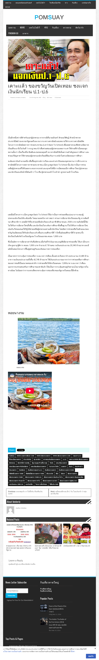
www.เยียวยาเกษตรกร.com (61, 456)
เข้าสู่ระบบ (17, 564)
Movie (7, 7)
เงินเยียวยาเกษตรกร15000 (66, 470)
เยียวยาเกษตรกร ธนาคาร (50, 481)
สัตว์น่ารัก (79, 27)
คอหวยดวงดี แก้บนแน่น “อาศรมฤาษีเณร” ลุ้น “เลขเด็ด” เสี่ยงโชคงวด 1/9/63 (48, 548)
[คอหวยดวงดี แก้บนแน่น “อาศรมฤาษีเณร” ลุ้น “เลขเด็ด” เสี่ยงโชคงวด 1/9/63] (48, 534)
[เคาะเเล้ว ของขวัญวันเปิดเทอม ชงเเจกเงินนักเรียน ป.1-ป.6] (48, 60)
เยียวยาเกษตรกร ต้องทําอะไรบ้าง (53, 477)
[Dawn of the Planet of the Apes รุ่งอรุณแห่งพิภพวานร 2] (43, 608)
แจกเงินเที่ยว (29, 484)
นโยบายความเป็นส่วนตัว (12, 651)
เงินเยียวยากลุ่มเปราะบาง (35, 470)
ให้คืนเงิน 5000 (54, 484)
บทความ (8, 3)
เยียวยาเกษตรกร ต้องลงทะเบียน (74, 477)
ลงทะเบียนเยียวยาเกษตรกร (38, 466)
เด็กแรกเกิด (49, 473)
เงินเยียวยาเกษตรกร (50, 470)
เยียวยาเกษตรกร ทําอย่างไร (17, 481)
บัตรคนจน (12, 463)
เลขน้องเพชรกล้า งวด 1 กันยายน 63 (76, 546)
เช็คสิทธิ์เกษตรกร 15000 (16, 473)
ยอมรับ (90, 656)
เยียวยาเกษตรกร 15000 (16, 477)
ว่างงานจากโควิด (54, 466)
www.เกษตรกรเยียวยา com (25, 456)
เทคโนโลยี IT (40, 3)
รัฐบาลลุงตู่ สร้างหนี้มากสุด (39, 463)
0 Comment (58, 97)
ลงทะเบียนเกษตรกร (61, 463)
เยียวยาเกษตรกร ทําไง (33, 481)
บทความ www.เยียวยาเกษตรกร (78, 459)
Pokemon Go (13, 33)
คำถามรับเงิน (27, 459)
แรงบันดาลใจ (86, 3)
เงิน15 (70, 466)
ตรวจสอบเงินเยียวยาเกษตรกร (51, 459)
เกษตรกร (63, 466)
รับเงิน (51, 463)
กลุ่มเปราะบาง (77, 456)
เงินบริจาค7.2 (79, 466)
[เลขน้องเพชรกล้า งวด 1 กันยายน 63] (77, 534)
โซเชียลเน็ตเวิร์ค (55, 3)
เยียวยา (63, 473)
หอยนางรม (20, 367)
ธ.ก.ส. (65, 459)
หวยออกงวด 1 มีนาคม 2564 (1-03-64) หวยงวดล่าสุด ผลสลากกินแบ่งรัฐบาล (19, 548)
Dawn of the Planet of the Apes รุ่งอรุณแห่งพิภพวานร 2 (57, 609)
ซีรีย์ (46, 27)
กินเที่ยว (75, 3)
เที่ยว (57, 473)
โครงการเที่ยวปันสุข (41, 484)
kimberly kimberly (21, 97)
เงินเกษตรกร (13, 470)
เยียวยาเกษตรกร (72, 473)
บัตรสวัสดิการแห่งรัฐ (23, 463)
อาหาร (25, 33)
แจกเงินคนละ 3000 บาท (16, 484)
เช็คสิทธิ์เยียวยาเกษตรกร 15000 (35, 473)
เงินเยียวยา (22, 470)
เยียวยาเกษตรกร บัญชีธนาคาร (68, 481)
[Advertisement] (48, 118)
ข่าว (66, 3)
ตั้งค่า (73, 651)
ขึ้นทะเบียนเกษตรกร (15, 459)
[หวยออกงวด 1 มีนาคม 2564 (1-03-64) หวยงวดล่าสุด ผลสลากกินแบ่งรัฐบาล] (20, 534)
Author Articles (21, 508)
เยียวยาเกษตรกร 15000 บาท (33, 477)
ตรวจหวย (67, 27)
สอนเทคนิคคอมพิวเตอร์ (24, 3)
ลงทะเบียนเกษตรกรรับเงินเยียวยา (18, 466)
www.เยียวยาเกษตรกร (43, 456)
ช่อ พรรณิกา (37, 459)
